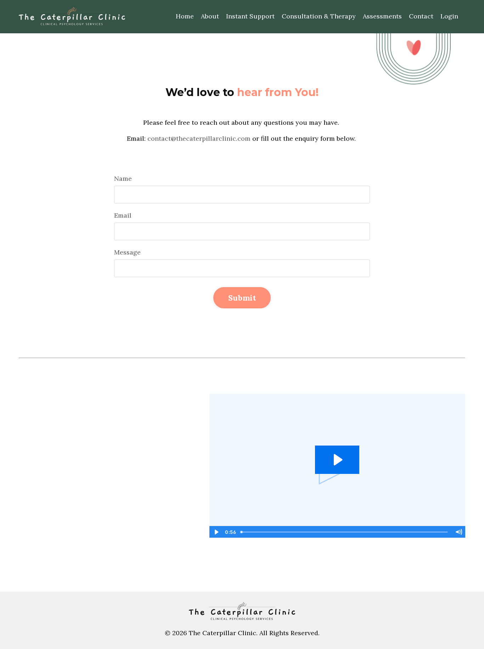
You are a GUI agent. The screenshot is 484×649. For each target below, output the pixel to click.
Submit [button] (242, 298)
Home (185, 16)
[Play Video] (216, 532)
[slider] (345, 532)
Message (127, 252)
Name (123, 178)
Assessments (382, 16)
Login (449, 16)
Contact (421, 16)
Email (122, 215)
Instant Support (250, 16)
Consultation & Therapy (319, 16)
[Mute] (458, 532)
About (210, 16)
